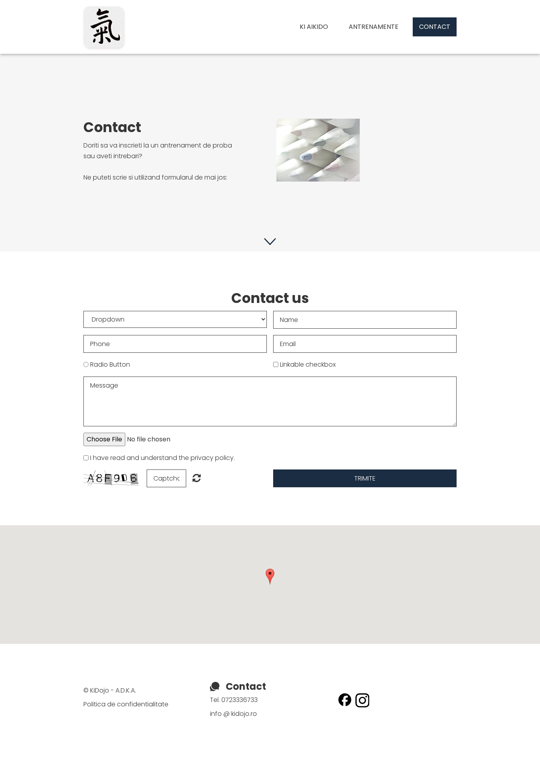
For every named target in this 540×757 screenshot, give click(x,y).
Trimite (365, 478)
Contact (434, 26)
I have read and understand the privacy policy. (162, 457)
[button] (270, 577)
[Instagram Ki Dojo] (362, 696)
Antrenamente (373, 26)
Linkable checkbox (308, 364)
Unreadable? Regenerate (197, 478)
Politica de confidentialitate (125, 704)
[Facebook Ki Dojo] (344, 696)
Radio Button (110, 364)
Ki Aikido (314, 26)
